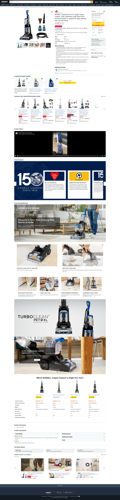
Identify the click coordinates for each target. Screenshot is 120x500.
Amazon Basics (20, 4)
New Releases (33, 4)
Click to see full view (34, 41)
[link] (36, 82)
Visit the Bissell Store (59, 12)
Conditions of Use (44, 496)
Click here (43, 437)
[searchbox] (51, 2)
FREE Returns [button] (58, 31)
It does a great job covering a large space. (26, 133)
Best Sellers (26, 4)
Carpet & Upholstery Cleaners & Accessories (36, 7)
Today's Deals (52, 4)
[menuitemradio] (102, 155)
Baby (103, 4)
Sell (66, 4)
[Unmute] (104, 156)
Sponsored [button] (16, 456)
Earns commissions (28, 132)
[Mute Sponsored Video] (42, 470)
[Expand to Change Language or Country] (63, 492)
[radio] (19, 45)
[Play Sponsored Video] (60, 465)
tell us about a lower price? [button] (28, 442)
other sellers (69, 32)
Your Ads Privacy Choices (73, 496)
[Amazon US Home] (48, 493)
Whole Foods (45, 4)
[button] (3, 5)
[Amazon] (4, 1)
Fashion (70, 4)
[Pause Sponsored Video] (42, 467)
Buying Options (57, 397)
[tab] (57, 371)
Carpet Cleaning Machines (49, 7)
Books (57, 4)
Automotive (98, 4)
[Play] (15, 155)
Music (78, 4)
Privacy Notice (50, 496)
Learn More (37, 359)
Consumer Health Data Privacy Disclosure (61, 496)
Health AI (7, 4)
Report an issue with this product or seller (64, 73)
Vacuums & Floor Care (24, 7)
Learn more (84, 70)
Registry (74, 4)
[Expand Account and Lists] (107, 2)
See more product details (61, 63)
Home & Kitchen (17, 7)
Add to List (93, 49)
